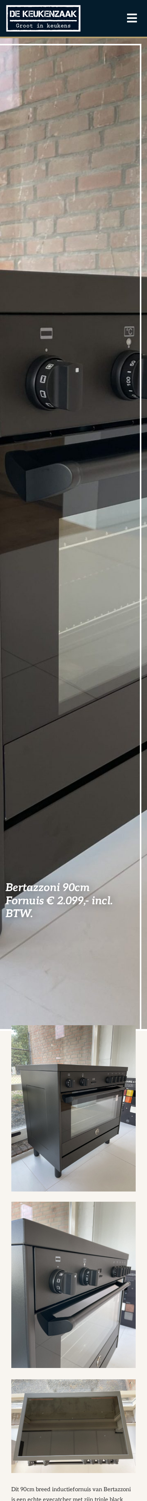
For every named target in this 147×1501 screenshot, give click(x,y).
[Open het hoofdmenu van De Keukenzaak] (128, 18)
